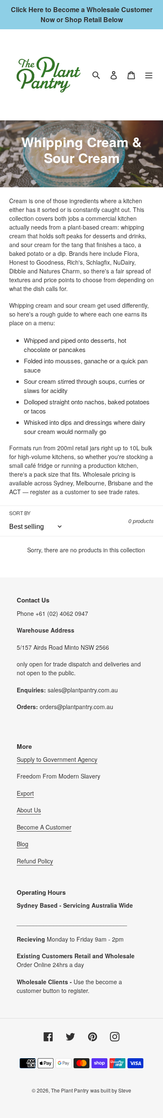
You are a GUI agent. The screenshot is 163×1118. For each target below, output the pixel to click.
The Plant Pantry (70, 1090)
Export (25, 793)
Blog (22, 844)
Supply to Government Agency (57, 759)
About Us (29, 810)
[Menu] (149, 75)
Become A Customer (44, 827)
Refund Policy (35, 861)
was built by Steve (110, 1090)
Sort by (20, 512)
